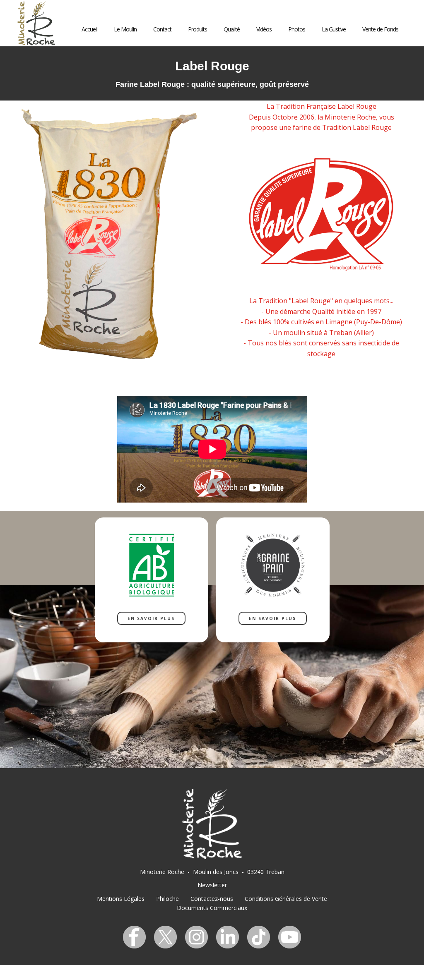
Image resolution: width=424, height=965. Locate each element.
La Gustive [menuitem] (334, 29)
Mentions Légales (121, 899)
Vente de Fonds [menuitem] (380, 29)
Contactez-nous (211, 899)
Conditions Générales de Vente (286, 899)
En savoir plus (151, 618)
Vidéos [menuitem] (264, 29)
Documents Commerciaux (212, 908)
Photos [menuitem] (296, 29)
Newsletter (212, 885)
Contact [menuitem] (162, 29)
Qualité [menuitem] (232, 29)
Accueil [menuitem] (89, 29)
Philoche (167, 899)
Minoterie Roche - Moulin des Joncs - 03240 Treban (212, 872)
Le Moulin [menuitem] (125, 29)
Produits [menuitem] (197, 29)
